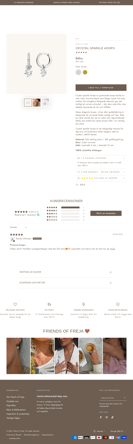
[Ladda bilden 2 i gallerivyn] (36, 103)
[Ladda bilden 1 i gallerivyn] (28, 103)
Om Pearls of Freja (15, 396)
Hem (77, 39)
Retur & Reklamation (16, 409)
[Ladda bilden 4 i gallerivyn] (45, 103)
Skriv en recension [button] (106, 213)
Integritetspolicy (47, 435)
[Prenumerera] (125, 398)
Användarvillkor (15, 438)
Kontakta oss (12, 401)
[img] (16, 234)
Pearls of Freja (82, 44)
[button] (52, 207)
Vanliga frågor (13, 417)
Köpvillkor (11, 405)
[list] (66, 311)
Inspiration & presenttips (17, 413)
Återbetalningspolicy (31, 435)
